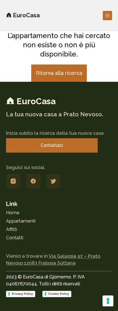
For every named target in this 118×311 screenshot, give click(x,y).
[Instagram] (13, 181)
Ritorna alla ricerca (59, 73)
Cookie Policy (58, 294)
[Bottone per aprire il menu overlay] (107, 15)
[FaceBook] (33, 181)
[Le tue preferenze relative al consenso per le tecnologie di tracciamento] (108, 300)
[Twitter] (53, 181)
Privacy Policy (22, 294)
